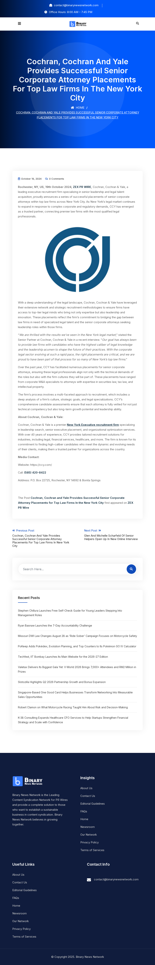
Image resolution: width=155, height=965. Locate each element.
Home (79, 107)
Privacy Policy (89, 842)
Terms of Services (92, 850)
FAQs (83, 811)
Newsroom (87, 827)
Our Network (88, 834)
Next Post (111, 535)
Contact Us (87, 796)
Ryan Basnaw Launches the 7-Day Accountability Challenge (55, 625)
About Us (86, 788)
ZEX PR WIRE (82, 187)
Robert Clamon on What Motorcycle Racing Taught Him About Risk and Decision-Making (73, 707)
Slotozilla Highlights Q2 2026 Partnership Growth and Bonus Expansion (62, 682)
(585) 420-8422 (35, 472)
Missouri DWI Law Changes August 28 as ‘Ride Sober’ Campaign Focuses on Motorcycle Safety (77, 635)
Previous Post (40, 538)
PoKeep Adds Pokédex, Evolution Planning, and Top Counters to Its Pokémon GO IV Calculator (77, 646)
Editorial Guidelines (92, 803)
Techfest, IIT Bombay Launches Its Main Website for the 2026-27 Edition (63, 656)
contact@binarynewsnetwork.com (116, 879)
